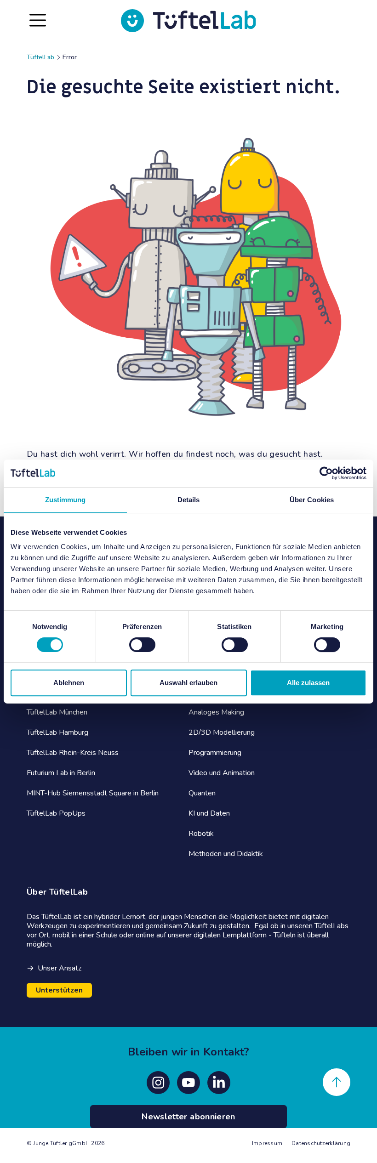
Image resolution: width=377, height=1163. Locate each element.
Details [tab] (188, 500)
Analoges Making (216, 712)
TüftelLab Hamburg (57, 732)
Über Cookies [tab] (312, 500)
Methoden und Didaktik (225, 854)
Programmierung (214, 753)
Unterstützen (59, 990)
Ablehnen (68, 682)
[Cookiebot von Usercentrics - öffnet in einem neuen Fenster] (326, 473)
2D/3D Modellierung (221, 732)
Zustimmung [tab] (65, 500)
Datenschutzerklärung (320, 1143)
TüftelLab (40, 57)
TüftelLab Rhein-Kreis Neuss (73, 753)
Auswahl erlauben (188, 682)
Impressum (267, 1143)
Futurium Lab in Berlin (61, 773)
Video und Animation (221, 773)
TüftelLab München (57, 712)
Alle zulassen (308, 682)
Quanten (202, 793)
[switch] (142, 644)
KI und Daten (209, 813)
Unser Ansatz (59, 968)
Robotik (201, 833)
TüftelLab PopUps (56, 813)
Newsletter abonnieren (188, 1116)
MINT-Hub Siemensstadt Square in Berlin (93, 793)
